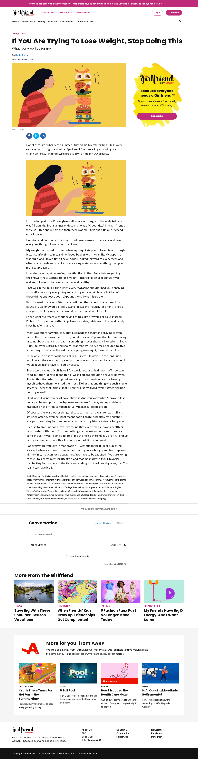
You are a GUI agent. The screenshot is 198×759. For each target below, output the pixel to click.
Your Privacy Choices (88, 753)
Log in (98, 523)
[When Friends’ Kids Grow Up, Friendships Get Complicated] (77, 591)
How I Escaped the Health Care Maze (114, 692)
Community (122, 733)
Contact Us (122, 729)
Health (105, 686)
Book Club (66, 12)
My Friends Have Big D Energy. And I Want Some (163, 615)
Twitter (36, 136)
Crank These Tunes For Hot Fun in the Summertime (35, 694)
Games (63, 686)
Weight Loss (19, 33)
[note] (69, 130)
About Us (87, 729)
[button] (180, 21)
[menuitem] (15, 23)
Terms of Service (46, 753)
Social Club (48, 12)
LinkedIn (43, 136)
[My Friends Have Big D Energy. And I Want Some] (164, 591)
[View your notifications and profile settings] (125, 545)
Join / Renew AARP (91, 740)
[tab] (38, 545)
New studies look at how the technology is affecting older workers (156, 703)
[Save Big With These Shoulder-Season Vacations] (34, 591)
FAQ (84, 733)
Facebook (29, 136)
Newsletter (83, 12)
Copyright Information (23, 753)
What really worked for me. (31, 48)
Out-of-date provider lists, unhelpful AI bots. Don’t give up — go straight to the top (119, 703)
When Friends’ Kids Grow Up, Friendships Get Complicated (76, 615)
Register (107, 523)
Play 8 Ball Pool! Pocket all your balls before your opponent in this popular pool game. (78, 699)
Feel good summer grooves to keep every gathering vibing (36, 705)
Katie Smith (21, 55)
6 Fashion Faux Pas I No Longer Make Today (118, 615)
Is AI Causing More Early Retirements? (160, 692)
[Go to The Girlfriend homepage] (20, 13)
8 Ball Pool (67, 690)
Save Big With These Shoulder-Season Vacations (32, 615)
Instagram (156, 736)
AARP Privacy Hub (66, 753)
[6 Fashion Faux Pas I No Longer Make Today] (120, 591)
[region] (77, 544)
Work (145, 686)
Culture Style (26, 686)
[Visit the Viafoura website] (119, 564)
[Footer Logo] (41, 730)
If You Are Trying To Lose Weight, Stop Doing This (97, 41)
